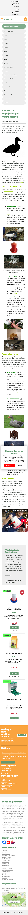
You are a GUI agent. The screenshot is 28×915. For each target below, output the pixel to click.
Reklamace (4, 782)
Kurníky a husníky (6, 854)
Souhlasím (8, 465)
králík (5, 83)
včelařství (6, 98)
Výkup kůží (4, 788)
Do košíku (14, 627)
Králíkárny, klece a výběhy (8, 855)
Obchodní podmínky (6, 785)
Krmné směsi (5, 863)
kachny (8, 214)
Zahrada (6, 102)
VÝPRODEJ (5, 850)
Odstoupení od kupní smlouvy (9, 783)
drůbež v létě (7, 91)
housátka (14, 293)
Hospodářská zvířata (7, 870)
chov (5, 35)
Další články (8, 575)
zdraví (6, 43)
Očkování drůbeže (6, 789)
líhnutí (6, 63)
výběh (5, 59)
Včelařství (4, 866)
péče (5, 39)
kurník (6, 55)
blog (11, 121)
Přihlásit (21, 735)
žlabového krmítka (8, 191)
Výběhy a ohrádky (6, 876)
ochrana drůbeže (8, 79)
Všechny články (7, 762)
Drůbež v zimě (8, 95)
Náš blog (5, 748)
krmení (6, 47)
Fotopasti (4, 878)
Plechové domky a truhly (8, 858)
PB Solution (20, 912)
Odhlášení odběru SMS (7, 786)
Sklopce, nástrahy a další (8, 879)
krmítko (13, 582)
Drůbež (4, 852)
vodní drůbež (7, 87)
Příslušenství (5, 862)
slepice (21, 182)
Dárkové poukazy (14, 1)
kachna (20, 580)
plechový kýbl (15, 393)
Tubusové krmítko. (12, 206)
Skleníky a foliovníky (7, 860)
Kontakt (17, 11)
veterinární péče (8, 67)
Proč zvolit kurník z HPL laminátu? (11, 751)
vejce (5, 51)
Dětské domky (6, 865)
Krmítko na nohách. (12, 277)
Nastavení (19, 465)
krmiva (8, 487)
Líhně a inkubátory (6, 857)
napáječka (7, 582)
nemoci (6, 71)
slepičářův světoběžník (10, 75)
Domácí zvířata (6, 871)
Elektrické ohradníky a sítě (8, 868)
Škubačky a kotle (6, 875)
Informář (16, 6)
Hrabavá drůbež (8, 31)
